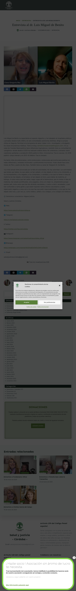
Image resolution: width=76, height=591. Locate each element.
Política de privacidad (43, 306)
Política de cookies (31, 306)
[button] (60, 285)
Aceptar (26, 302)
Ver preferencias (49, 302)
